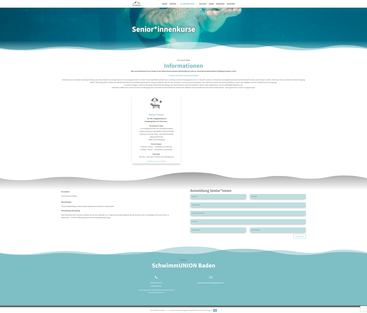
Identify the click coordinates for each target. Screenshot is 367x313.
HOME (164, 4)
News (211, 4)
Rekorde (220, 4)
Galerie (202, 4)
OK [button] (215, 310)
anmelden (300, 236)
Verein (173, 4)
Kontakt (231, 4)
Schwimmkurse (187, 4)
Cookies (167, 310)
